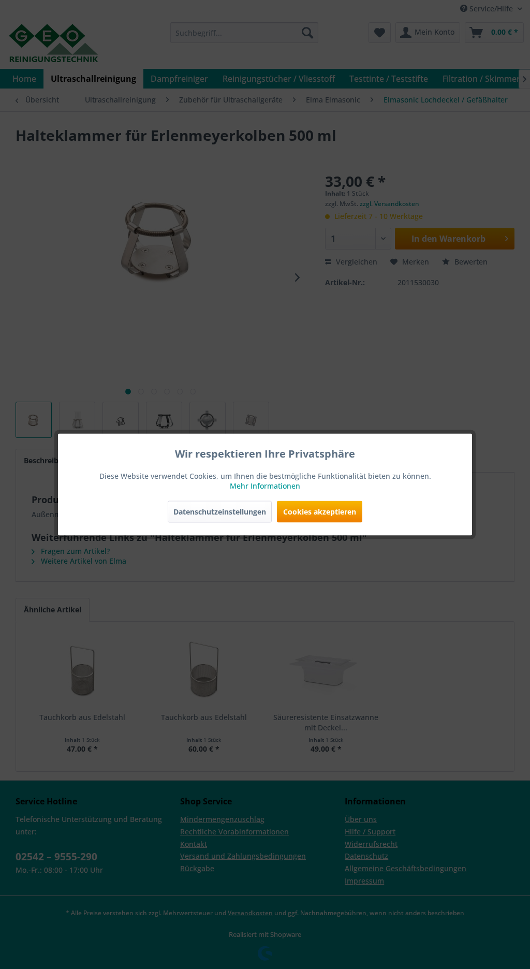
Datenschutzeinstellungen (219, 512)
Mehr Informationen (265, 486)
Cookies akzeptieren (319, 512)
